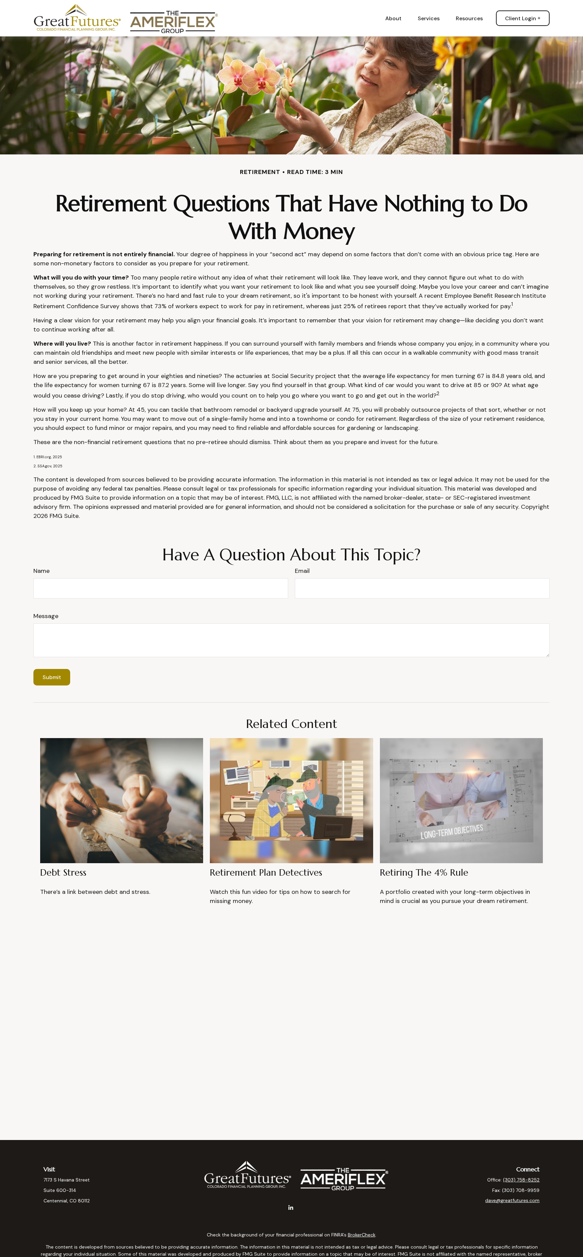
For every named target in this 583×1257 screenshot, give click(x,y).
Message (45, 616)
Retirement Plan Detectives (266, 872)
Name (41, 571)
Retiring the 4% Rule (424, 872)
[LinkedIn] (291, 1207)
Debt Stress (63, 872)
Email (302, 571)
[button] (393, 18)
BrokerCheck (362, 1235)
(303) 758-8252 (521, 1180)
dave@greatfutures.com (512, 1200)
